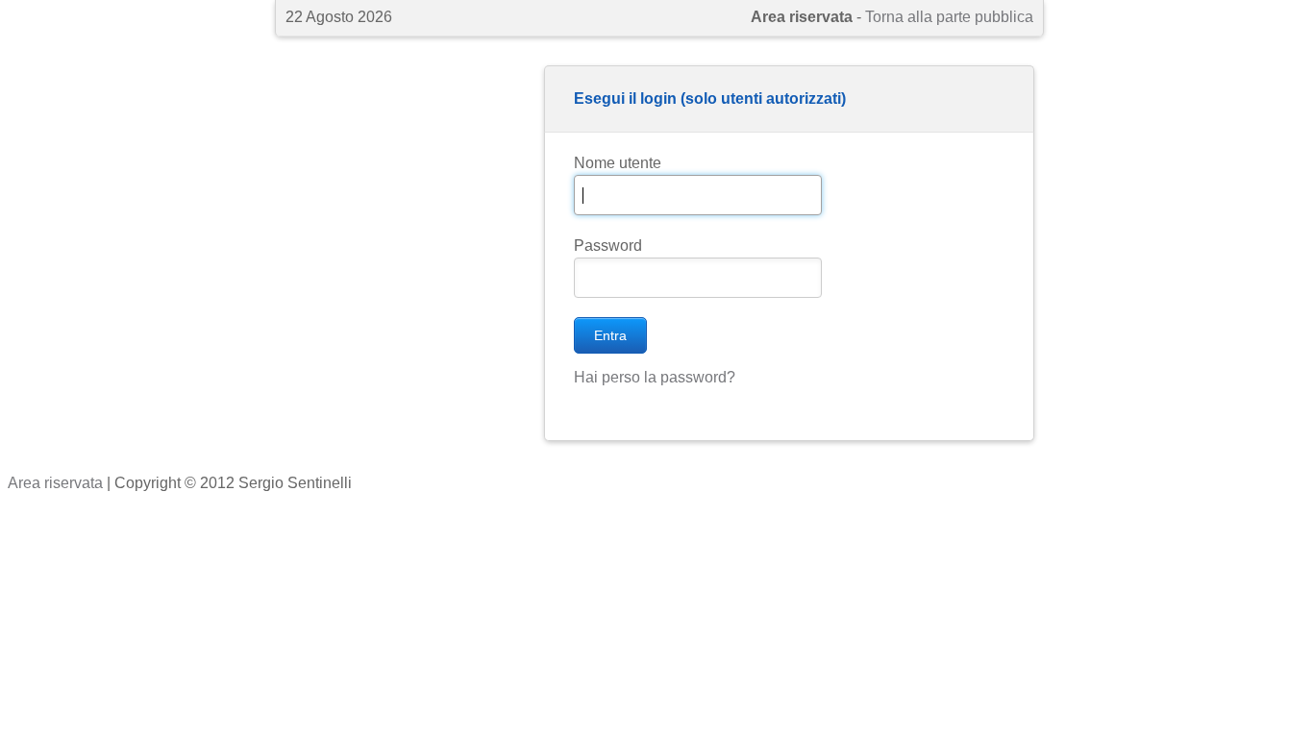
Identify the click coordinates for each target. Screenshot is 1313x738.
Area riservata (55, 483)
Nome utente (617, 163)
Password (608, 245)
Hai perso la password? (654, 377)
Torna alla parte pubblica (949, 17)
